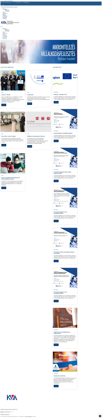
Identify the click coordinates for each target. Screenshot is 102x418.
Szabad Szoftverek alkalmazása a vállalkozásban (62, 332)
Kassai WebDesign (28, 416)
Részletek (4, 104)
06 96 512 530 (18, 2)
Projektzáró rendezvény (59, 376)
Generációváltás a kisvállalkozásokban (63, 133)
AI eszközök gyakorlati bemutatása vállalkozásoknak (62, 172)
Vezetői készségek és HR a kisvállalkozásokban (60, 212)
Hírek (2, 92)
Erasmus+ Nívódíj (5, 94)
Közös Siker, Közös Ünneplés (8, 136)
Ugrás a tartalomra (3, 0)
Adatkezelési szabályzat (4, 414)
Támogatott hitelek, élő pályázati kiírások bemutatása (64, 252)
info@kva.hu (26, 2)
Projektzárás (30, 94)
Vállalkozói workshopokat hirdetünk (36, 136)
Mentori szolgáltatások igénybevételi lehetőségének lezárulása (10, 178)
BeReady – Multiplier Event (60, 94)
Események (56, 92)
